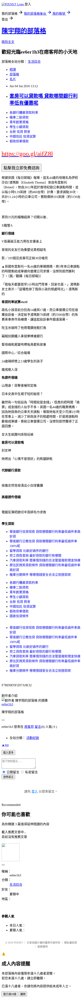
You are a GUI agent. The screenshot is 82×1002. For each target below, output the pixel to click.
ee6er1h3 (7, 704)
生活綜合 (34, 61)
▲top (5, 745)
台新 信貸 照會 (20, 131)
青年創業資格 (19, 122)
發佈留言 (8, 776)
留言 (38, 726)
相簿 (13, 69)
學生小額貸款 (19, 127)
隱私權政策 (70, 942)
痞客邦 (29, 726)
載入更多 (8, 752)
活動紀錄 (32, 738)
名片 (13, 79)
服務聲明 (42, 946)
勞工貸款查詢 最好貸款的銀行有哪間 (35, 555)
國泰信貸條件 (19, 616)
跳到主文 (8, 42)
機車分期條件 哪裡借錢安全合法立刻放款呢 (40, 574)
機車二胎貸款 (19, 117)
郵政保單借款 (19, 141)
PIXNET (18, 942)
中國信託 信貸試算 (23, 136)
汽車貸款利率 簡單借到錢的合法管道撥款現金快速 (45, 560)
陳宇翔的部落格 (24, 30)
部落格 (14, 74)
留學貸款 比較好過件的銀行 (29, 550)
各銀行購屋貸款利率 (24, 112)
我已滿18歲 (9, 994)
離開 (22, 994)
